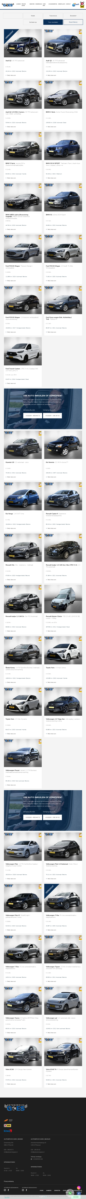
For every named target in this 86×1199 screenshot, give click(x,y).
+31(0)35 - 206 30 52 (52, 416)
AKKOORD (76, 1197)
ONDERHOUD (38, 4)
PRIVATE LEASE (24, 4)
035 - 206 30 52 (35, 1150)
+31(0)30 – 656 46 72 (33, 416)
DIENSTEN (32, 4)
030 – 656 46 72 (9, 1150)
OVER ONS (44, 4)
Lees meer (7, 1197)
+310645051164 (38, 1159)
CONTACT (68, 4)
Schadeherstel (53, 4)
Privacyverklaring (9, 1181)
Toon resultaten (53, 22)
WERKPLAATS (61, 4)
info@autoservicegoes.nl (10, 1152)
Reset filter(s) (73, 22)
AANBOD (18, 4)
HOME (41, 1190)
